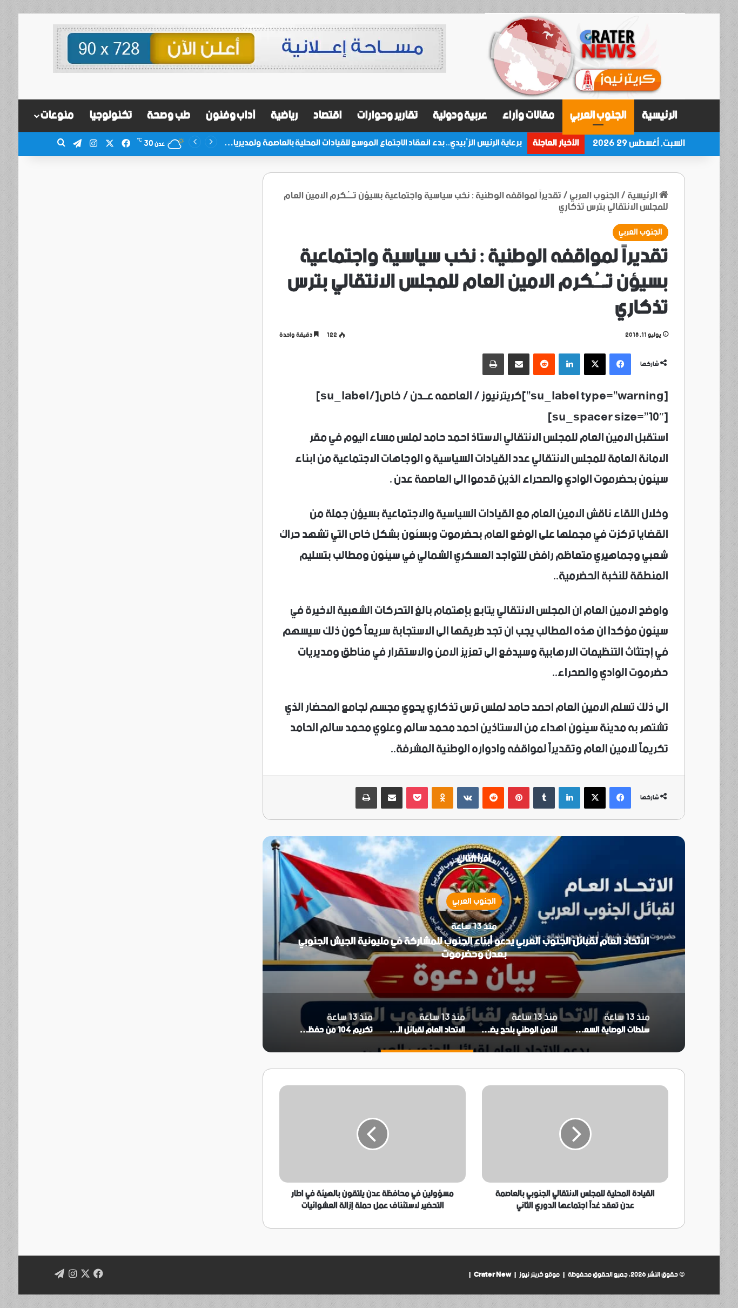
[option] (474, 944)
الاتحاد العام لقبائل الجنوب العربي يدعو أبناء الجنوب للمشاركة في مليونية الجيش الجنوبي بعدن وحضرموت (473, 947)
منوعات (57, 115)
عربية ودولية (460, 115)
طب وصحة (169, 115)
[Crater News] (585, 56)
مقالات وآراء (528, 115)
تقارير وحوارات (387, 115)
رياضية (284, 115)
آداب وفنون (231, 115)
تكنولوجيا (111, 115)
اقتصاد (327, 115)
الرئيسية (659, 115)
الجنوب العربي (598, 115)
